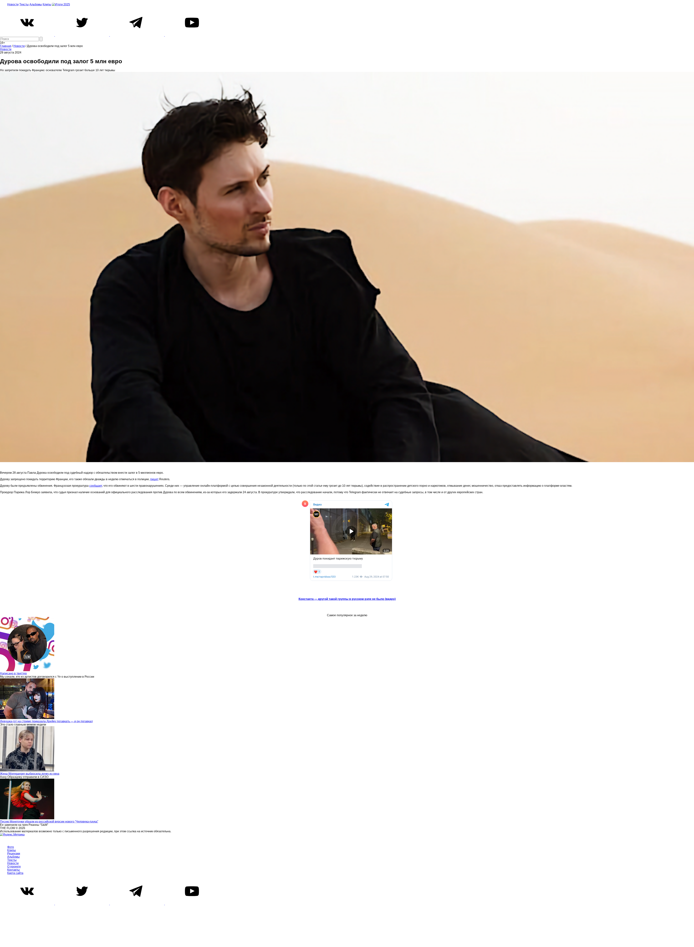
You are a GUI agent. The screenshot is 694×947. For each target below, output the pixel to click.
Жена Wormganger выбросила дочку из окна (29, 773)
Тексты (24, 4)
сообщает (95, 485)
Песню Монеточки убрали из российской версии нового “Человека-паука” (49, 821)
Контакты (13, 869)
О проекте (14, 866)
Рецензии (13, 853)
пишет (154, 479)
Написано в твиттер (13, 673)
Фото (10, 847)
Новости (13, 4)
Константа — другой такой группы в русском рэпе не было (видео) (347, 599)
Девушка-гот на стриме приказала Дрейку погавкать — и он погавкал (46, 721)
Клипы (47, 4)
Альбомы (35, 4)
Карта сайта (15, 873)
